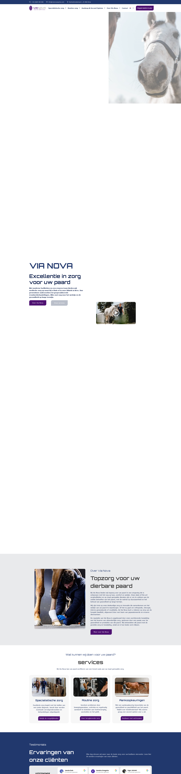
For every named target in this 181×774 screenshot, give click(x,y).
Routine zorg (73, 8)
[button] (116, 313)
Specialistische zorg (56, 8)
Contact (125, 8)
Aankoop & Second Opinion (92, 8)
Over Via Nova (112, 8)
